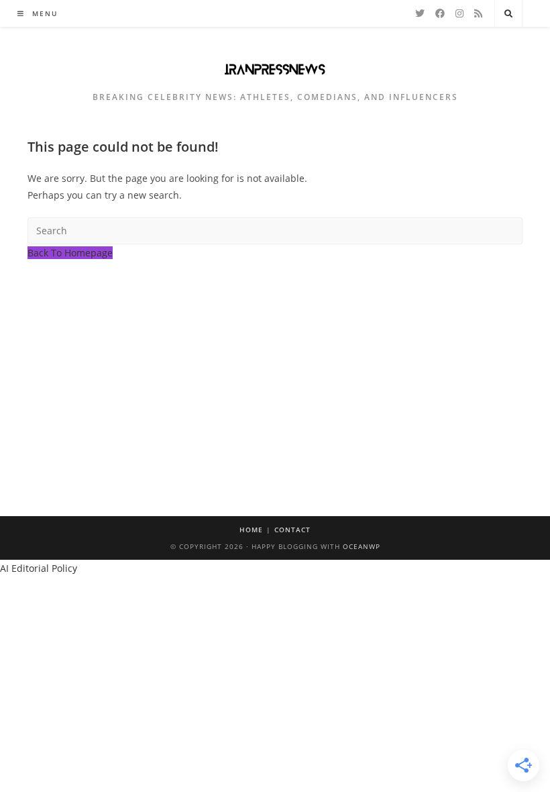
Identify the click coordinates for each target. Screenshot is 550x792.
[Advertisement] (275, 362)
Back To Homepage (70, 252)
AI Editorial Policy (38, 568)
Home (251, 529)
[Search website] (508, 14)
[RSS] (478, 13)
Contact (292, 529)
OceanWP (361, 546)
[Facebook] (440, 13)
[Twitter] (420, 13)
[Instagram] (459, 13)
